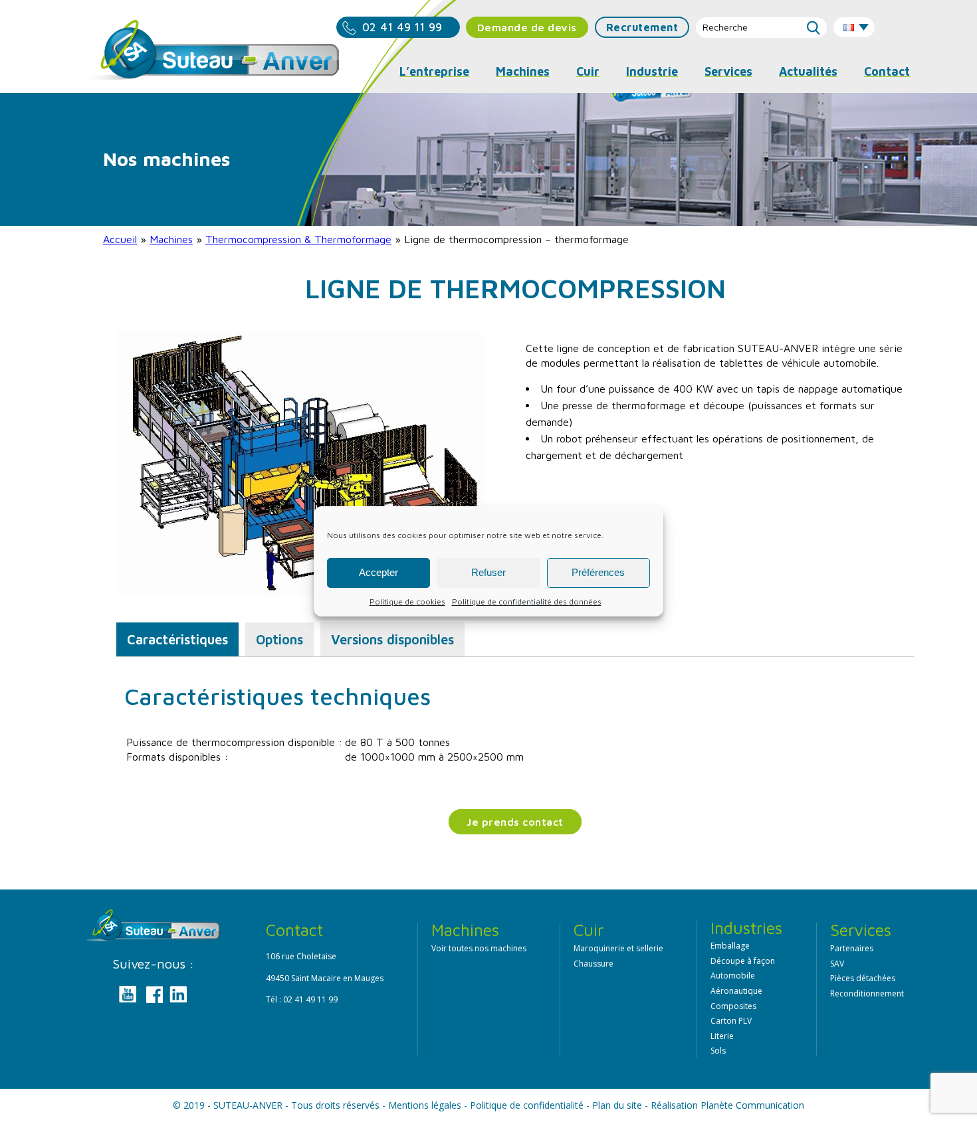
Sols (718, 1050)
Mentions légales (424, 1105)
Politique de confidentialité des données (526, 602)
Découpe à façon (742, 961)
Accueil (120, 239)
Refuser (488, 572)
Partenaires (851, 948)
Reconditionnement (867, 993)
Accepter (378, 572)
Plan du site (617, 1105)
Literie (722, 1036)
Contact (887, 71)
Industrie (652, 71)
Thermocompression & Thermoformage (298, 239)
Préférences (598, 572)
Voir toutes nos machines (478, 948)
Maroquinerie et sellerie (618, 948)
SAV (837, 963)
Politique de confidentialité (527, 1105)
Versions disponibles (392, 639)
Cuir (587, 71)
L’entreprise (434, 71)
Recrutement (642, 27)
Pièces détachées (862, 978)
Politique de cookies (407, 602)
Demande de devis (527, 27)
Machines (171, 239)
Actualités (808, 71)
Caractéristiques (177, 639)
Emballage (730, 945)
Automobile (732, 975)
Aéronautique (736, 990)
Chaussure (593, 963)
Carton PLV (731, 1020)
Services (728, 71)
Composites (733, 1006)
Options (279, 639)
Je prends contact (515, 822)
